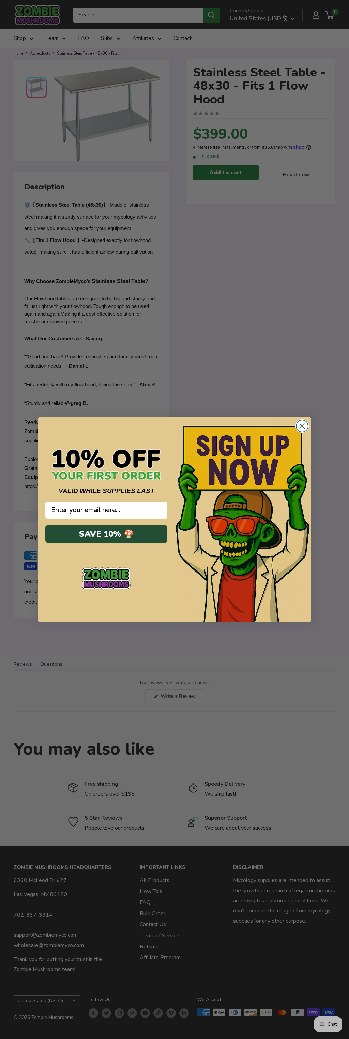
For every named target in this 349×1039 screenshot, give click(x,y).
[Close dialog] (302, 426)
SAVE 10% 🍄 (106, 534)
